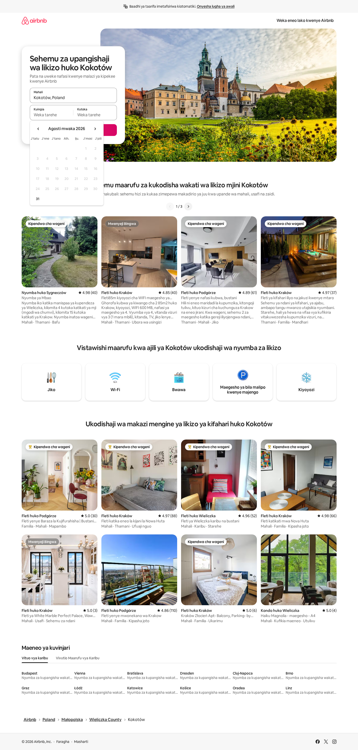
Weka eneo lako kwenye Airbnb (305, 20)
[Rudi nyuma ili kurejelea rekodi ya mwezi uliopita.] (38, 128)
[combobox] (73, 98)
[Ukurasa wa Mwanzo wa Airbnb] (34, 20)
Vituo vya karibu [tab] (35, 658)
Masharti (81, 741)
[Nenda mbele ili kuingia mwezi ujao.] (94, 128)
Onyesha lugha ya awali (215, 6)
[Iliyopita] (170, 206)
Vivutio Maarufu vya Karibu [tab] (77, 658)
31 (37, 199)
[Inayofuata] (188, 206)
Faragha (62, 741)
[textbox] (51, 115)
